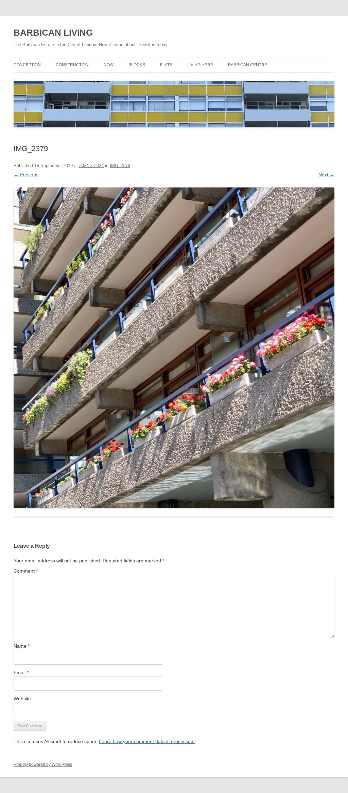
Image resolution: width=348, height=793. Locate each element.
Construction (72, 64)
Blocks (136, 64)
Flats (166, 64)
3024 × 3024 (91, 165)
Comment (26, 571)
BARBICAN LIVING (53, 33)
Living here (200, 64)
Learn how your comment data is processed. (147, 741)
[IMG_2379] (174, 347)
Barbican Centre (247, 64)
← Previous (26, 174)
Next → (326, 174)
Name (22, 646)
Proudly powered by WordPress (43, 764)
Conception (27, 64)
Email (21, 672)
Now (109, 64)
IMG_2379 (120, 165)
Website (22, 698)
